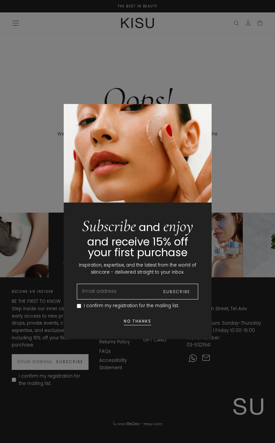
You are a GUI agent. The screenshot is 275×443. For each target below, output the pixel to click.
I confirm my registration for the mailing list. (131, 305)
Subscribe (176, 291)
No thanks (138, 321)
